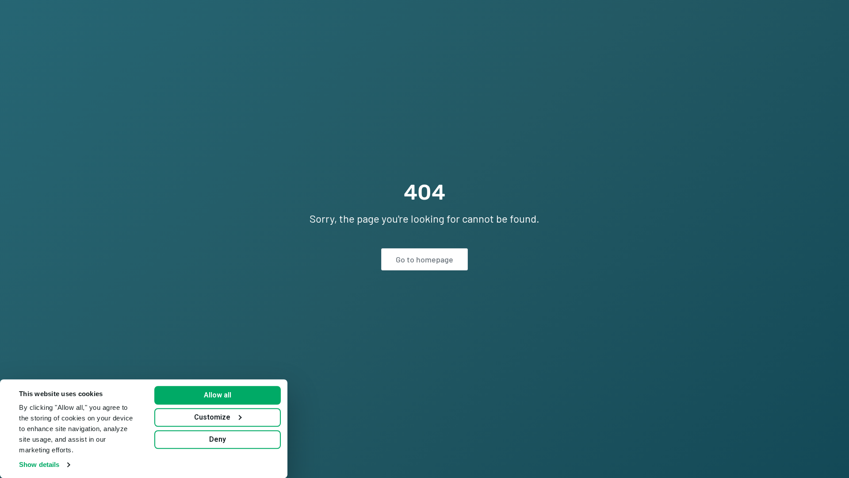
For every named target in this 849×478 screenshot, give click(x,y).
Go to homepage (424, 259)
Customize (212, 417)
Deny (217, 439)
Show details (39, 464)
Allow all (217, 395)
